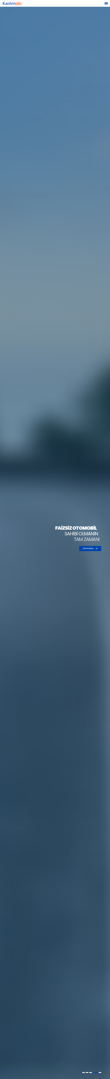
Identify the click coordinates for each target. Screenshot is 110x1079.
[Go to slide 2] (87, 1072)
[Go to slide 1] (83, 1072)
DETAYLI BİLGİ (88, 548)
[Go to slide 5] (100, 1072)
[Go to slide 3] (90, 1072)
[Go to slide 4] (95, 1072)
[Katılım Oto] (12, 3)
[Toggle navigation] (106, 3)
